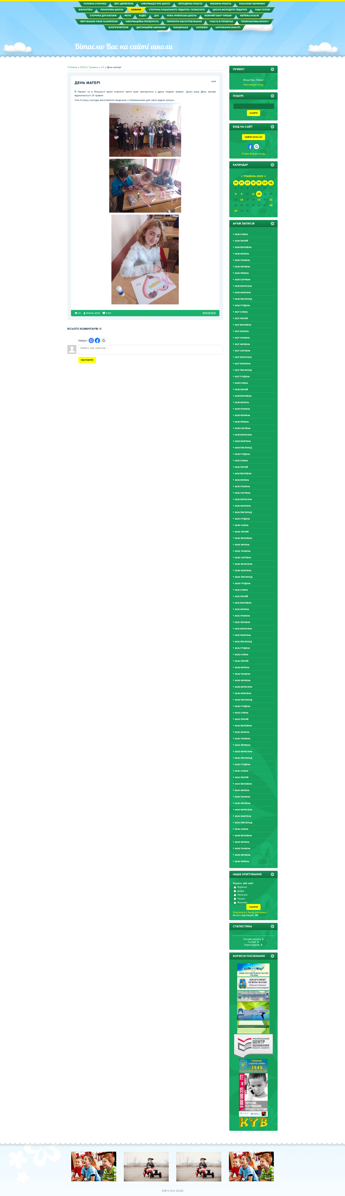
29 (235, 210)
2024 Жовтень (243, 816)
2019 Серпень (242, 493)
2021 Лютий (241, 596)
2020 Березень (243, 538)
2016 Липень (242, 273)
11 (253, 194)
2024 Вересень (243, 809)
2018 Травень (242, 409)
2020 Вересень (243, 564)
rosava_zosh (93, 313)
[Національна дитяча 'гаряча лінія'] (253, 1115)
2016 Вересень (243, 286)
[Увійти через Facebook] (97, 340)
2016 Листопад (243, 299)
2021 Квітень (242, 609)
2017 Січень (241, 312)
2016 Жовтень (243, 292)
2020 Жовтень (243, 570)
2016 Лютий (241, 241)
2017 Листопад (243, 370)
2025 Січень (241, 829)
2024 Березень (243, 784)
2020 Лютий (242, 531)
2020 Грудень (242, 583)
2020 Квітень (242, 544)
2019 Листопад (243, 512)
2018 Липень (242, 422)
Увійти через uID (253, 137)
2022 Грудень (242, 706)
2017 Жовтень (243, 363)
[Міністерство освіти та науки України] (253, 975)
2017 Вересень (243, 357)
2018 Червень (242, 415)
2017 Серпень (242, 350)
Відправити (87, 360)
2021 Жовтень (243, 635)
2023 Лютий (241, 719)
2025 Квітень (242, 842)
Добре (240, 891)
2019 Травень (242, 486)
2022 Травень (242, 674)
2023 (83, 67)
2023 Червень (242, 745)
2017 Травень (242, 338)
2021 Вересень (243, 628)
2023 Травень (242, 738)
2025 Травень (242, 848)
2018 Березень (243, 396)
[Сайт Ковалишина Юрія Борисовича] (253, 1125)
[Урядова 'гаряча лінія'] (253, 1071)
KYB (164, 1190)
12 (102, 67)
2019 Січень (241, 460)
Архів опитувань (257, 912)
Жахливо (242, 902)
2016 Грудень (242, 305)
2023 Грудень (242, 764)
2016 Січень (241, 234)
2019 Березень (243, 473)
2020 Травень (242, 551)
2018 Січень (241, 383)
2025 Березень (243, 835)
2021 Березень (243, 603)
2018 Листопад (243, 447)
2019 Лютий (241, 467)
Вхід (260, 84)
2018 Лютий (241, 389)
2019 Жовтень (243, 506)
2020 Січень (242, 525)
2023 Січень (241, 712)
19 (258, 199)
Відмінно (242, 887)
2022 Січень (241, 654)
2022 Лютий (241, 661)
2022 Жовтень (243, 693)
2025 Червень (242, 855)
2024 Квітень (242, 790)
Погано (241, 898)
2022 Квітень (242, 667)
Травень (93, 67)
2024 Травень (242, 797)
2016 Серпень (242, 279)
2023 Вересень (243, 751)
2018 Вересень (243, 435)
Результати (239, 912)
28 (271, 205)
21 (271, 199)
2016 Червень (242, 266)
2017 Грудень (242, 376)
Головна (72, 67)
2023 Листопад (243, 758)
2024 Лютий (241, 777)
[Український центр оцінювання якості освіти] (253, 1057)
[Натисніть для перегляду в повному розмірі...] (145, 155)
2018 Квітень (242, 402)
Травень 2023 (253, 176)
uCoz (179, 1190)
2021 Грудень (242, 648)
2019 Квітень (242, 480)
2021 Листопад (243, 641)
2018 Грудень (242, 454)
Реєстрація (249, 84)
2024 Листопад (243, 822)
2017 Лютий (241, 318)
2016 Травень (242, 260)
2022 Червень (242, 680)
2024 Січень (241, 771)
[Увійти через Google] (103, 340)
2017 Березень (243, 325)
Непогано (242, 894)
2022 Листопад (243, 700)
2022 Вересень (243, 687)
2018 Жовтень (243, 441)
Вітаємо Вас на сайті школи (124, 46)
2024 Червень (242, 803)
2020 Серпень (243, 557)
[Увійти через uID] (91, 340)
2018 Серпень (242, 428)
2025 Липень (242, 861)
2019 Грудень (242, 519)
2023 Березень (243, 725)
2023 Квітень (242, 732)
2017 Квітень (242, 331)
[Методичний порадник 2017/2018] (253, 1019)
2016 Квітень (242, 253)
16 (241, 199)
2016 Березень (243, 247)
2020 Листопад (243, 577)
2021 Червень (242, 622)
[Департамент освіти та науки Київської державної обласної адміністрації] (253, 989)
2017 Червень (242, 344)
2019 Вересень (243, 499)
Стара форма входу (253, 153)
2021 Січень (241, 590)
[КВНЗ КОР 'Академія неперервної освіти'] (253, 1000)
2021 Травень (242, 616)
